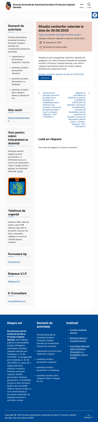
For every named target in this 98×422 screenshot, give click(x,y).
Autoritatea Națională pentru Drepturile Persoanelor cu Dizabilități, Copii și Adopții (79, 352)
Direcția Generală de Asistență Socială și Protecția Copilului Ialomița (44, 6)
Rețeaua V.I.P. (14, 281)
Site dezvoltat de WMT (23, 418)
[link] (82, 6)
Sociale (82, 341)
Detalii (20, 171)
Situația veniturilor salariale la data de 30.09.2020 (61, 74)
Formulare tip (14, 262)
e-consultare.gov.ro (17, 301)
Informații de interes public (55, 47)
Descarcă (45, 78)
